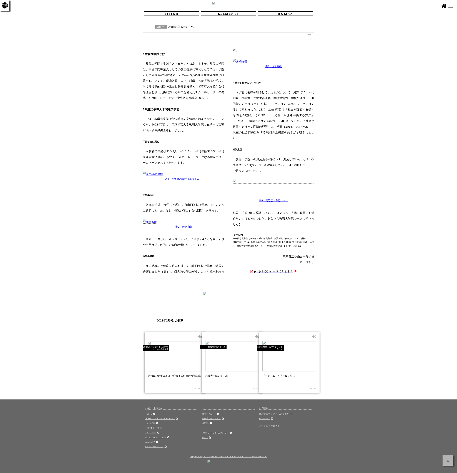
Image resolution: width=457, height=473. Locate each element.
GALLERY (150, 442)
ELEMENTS (152, 428)
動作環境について (211, 418)
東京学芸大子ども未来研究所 (274, 413)
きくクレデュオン (154, 446)
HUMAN (150, 432)
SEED (205, 437)
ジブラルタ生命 (267, 425)
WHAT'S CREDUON (155, 437)
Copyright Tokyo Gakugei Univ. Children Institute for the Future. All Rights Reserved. (228, 456)
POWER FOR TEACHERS (215, 432)
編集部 (205, 423)
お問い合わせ (209, 413)
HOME (148, 413)
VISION (150, 423)
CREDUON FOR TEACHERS (160, 418)
